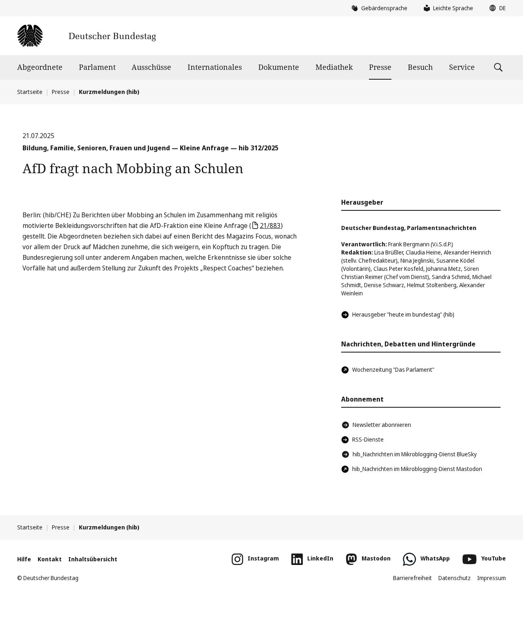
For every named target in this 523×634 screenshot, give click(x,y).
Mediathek (334, 67)
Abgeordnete (40, 67)
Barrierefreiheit (412, 578)
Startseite (29, 92)
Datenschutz (454, 578)
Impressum (491, 578)
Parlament (97, 67)
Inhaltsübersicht (92, 559)
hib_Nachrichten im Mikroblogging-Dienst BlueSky (415, 454)
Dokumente (278, 67)
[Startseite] (86, 36)
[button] (495, 8)
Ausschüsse (151, 67)
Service (462, 67)
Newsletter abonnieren (382, 425)
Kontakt (50, 559)
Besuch (420, 67)
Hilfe (24, 559)
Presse (380, 67)
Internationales (215, 67)
